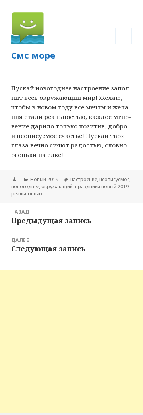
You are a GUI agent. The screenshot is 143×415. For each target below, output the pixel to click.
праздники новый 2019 (102, 186)
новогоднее (25, 186)
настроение (83, 179)
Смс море (33, 55)
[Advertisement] (71, 341)
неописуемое (114, 179)
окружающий (57, 186)
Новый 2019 (44, 179)
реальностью (26, 193)
